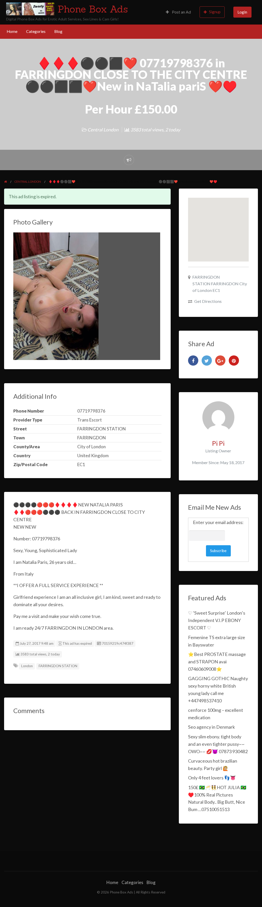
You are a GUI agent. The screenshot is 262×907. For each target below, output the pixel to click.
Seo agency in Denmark (211, 727)
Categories (36, 31)
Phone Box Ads (93, 9)
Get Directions (208, 301)
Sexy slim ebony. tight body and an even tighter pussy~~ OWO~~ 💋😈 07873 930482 (218, 744)
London (27, 666)
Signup (215, 11)
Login (242, 12)
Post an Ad (181, 12)
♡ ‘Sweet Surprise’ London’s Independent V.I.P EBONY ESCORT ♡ (216, 620)
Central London (103, 129)
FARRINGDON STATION (58, 666)
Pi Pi (218, 443)
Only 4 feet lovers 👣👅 (212, 777)
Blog (58, 31)
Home (12, 31)
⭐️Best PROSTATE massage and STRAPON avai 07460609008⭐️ (217, 661)
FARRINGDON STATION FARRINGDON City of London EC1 (219, 284)
